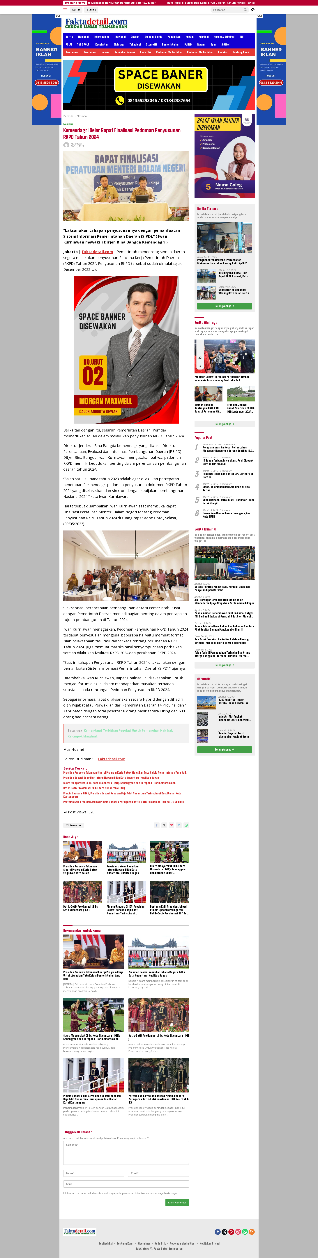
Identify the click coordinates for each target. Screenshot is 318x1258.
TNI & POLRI (83, 44)
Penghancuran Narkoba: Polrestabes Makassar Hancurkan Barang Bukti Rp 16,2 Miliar (222, 261)
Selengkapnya (223, 306)
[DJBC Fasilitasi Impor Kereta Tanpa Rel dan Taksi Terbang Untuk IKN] (206, 702)
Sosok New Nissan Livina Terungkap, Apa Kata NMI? (226, 515)
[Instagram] (238, 1232)
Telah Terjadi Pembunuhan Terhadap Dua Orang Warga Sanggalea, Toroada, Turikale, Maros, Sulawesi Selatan (222, 654)
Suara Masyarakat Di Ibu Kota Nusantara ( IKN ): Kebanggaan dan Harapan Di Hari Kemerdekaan (119, 782)
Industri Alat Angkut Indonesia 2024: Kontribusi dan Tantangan (234, 718)
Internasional (102, 36)
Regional (120, 36)
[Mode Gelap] (253, 10)
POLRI (69, 44)
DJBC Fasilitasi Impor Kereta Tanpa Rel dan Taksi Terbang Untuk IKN (234, 701)
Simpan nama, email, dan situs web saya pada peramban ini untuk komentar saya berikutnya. (121, 1193)
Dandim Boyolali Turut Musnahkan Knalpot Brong (234, 735)
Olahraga (119, 44)
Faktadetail (76, 143)
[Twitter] (224, 1232)
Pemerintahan (170, 44)
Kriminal (204, 36)
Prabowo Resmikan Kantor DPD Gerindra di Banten (228, 475)
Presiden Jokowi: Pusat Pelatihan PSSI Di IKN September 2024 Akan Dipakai (241, 408)
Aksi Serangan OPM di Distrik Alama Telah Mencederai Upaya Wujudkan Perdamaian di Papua (225, 601)
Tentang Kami (241, 52)
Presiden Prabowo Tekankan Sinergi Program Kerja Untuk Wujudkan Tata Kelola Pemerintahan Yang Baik (124, 772)
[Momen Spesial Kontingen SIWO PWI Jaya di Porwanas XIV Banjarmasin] (208, 393)
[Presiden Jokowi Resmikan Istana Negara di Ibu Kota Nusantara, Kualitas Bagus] (126, 852)
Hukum (190, 36)
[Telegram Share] (179, 825)
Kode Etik (145, 52)
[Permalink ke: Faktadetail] (66, 145)
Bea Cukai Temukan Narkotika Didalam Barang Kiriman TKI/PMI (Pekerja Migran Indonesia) (222, 641)
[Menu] (65, 10)
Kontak (76, 9)
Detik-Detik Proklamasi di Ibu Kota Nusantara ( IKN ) (94, 788)
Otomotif (151, 44)
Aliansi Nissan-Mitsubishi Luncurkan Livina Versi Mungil (229, 501)
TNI (241, 36)
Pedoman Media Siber (169, 52)
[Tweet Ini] (164, 825)
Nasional (83, 36)
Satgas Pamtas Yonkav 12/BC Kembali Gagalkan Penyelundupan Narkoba (222, 588)
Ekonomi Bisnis (153, 36)
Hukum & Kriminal (224, 36)
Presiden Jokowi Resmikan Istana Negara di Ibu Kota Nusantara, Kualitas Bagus (111, 777)
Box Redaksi (106, 1243)
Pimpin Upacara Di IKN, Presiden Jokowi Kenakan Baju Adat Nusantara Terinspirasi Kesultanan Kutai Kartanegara (122, 795)
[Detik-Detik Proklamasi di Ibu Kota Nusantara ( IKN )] (82, 892)
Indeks (105, 52)
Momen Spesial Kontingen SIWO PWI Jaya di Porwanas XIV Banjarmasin (207, 408)
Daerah (135, 36)
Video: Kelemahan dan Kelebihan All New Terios (226, 488)
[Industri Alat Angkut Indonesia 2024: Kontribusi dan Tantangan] (202, 719)
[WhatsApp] (245, 1232)
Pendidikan (174, 36)
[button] (245, 10)
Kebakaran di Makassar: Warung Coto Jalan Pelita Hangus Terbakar (233, 291)
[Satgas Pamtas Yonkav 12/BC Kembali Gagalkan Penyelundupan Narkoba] (225, 563)
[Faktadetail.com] (96, 23)
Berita (69, 36)
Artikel (225, 44)
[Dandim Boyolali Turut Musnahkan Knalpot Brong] (202, 736)
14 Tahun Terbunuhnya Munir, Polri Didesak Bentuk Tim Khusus (228, 462)
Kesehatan (101, 44)
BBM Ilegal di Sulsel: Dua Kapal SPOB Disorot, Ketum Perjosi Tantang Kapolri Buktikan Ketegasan (161, 2)
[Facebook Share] (157, 825)
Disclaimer (72, 52)
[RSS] (252, 1232)
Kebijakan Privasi (125, 52)
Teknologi (135, 44)
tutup (58, 16)
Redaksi (222, 52)
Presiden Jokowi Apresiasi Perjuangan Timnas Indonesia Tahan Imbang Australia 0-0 (222, 378)
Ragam (201, 44)
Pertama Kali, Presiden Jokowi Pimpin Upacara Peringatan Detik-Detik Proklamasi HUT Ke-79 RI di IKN (123, 801)
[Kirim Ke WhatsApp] (186, 825)
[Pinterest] (231, 1232)
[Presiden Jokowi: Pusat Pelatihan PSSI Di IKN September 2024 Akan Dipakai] (241, 394)
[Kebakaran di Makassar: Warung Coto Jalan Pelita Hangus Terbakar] (206, 293)
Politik (188, 44)
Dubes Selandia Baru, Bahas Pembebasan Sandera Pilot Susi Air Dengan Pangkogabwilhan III (224, 628)
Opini (213, 44)
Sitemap (91, 9)
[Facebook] (218, 1232)
